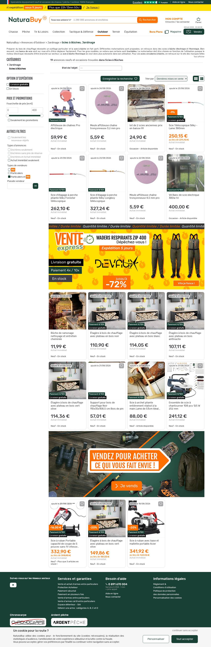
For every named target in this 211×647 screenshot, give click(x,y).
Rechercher (149, 20)
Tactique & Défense (81, 32)
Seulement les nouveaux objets (20, 139)
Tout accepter (184, 639)
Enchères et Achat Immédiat (26, 157)
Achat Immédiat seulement (25, 160)
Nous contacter (196, 2)
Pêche (26, 32)
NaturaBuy (13, 42)
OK (35, 186)
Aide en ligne (178, 2)
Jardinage (53, 42)
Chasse (13, 32)
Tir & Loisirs (41, 32)
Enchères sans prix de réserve (26, 153)
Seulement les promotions (24, 120)
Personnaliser (156, 639)
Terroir (116, 32)
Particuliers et (20, 176)
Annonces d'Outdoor (33, 42)
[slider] (7, 115)
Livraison (19, 84)
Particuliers (17, 173)
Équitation (130, 32)
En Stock (14, 89)
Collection (59, 32)
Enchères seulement (21, 150)
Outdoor (103, 32)
